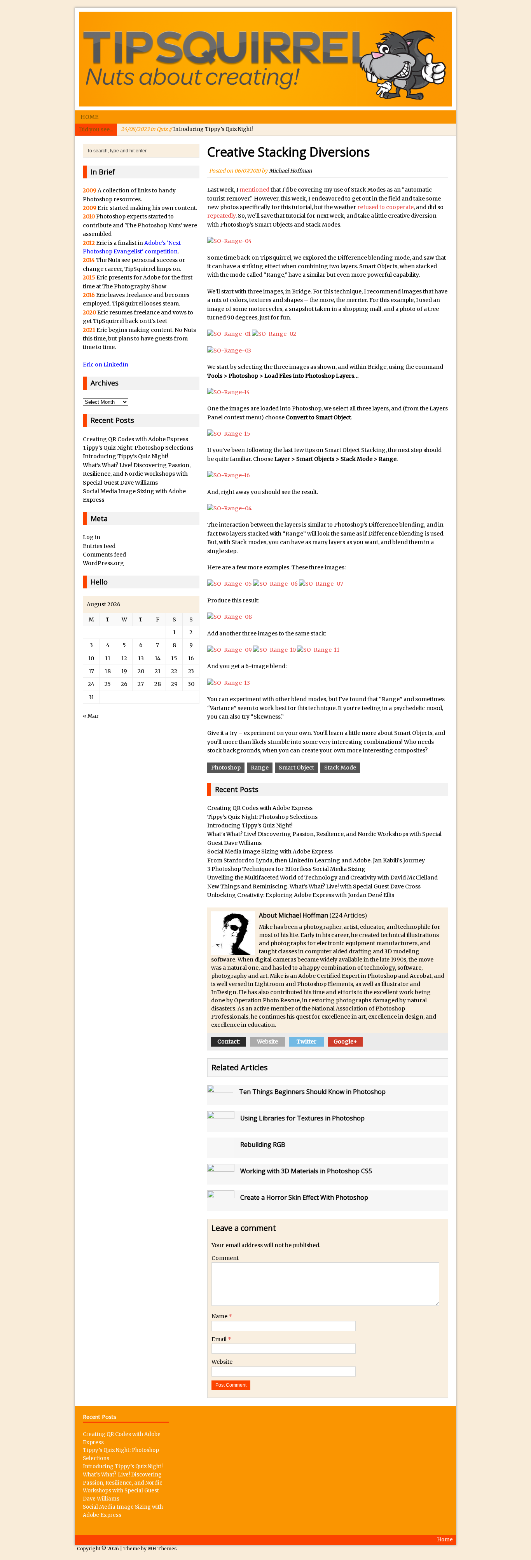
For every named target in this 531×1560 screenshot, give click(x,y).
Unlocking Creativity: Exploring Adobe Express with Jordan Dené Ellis (300, 895)
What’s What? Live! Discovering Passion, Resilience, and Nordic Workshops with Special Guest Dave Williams (136, 474)
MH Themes (162, 1548)
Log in (91, 537)
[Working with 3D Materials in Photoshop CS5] (220, 1180)
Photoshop (226, 767)
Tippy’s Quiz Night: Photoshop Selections (262, 816)
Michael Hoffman (290, 171)
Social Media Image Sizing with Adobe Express (270, 851)
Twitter (306, 1041)
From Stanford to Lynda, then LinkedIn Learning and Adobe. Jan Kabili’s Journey (316, 860)
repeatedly (221, 215)
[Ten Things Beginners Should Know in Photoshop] (220, 1101)
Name (220, 1316)
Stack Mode (340, 767)
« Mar (91, 715)
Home (89, 116)
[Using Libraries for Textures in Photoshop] (220, 1127)
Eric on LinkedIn (105, 364)
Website (267, 1041)
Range (260, 767)
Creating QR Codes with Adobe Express (260, 807)
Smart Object (296, 767)
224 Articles (348, 915)
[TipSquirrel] (265, 59)
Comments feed (104, 554)
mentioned (254, 189)
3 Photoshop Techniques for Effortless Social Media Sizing (286, 869)
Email (219, 1339)
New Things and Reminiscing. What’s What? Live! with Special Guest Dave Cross (314, 886)
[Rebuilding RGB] (220, 1153)
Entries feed (99, 546)
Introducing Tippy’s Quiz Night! (187, 129)
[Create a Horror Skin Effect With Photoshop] (220, 1206)
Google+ (345, 1041)
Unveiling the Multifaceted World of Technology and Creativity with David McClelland (322, 877)
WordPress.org (103, 563)
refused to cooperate (385, 207)
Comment (225, 1258)
